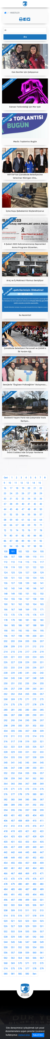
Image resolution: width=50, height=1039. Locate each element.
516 (20, 915)
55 (29, 514)
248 (34, 678)
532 (6, 931)
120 (20, 567)
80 (11, 535)
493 (27, 894)
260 (34, 688)
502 (6, 905)
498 (20, 900)
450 (20, 857)
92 (41, 541)
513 (42, 910)
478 (6, 884)
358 (6, 778)
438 (20, 847)
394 (6, 810)
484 (6, 889)
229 (27, 662)
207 (42, 641)
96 (23, 546)
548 (34, 942)
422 (34, 831)
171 (42, 609)
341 (13, 762)
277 (27, 704)
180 (20, 620)
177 (42, 615)
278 (34, 704)
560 (34, 952)
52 (11, 514)
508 (6, 910)
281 (13, 710)
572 (34, 963)
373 (27, 789)
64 (41, 520)
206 (34, 641)
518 (34, 915)
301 (27, 725)
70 (35, 525)
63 (35, 520)
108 (20, 556)
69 (29, 525)
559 (27, 952)
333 (42, 752)
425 (13, 836)
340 (6, 762)
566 (34, 958)
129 (42, 572)
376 (6, 794)
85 (41, 535)
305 (13, 731)
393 (42, 805)
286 (6, 715)
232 (6, 667)
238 (6, 673)
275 (13, 704)
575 (13, 968)
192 (20, 630)
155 (13, 599)
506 (34, 905)
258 (20, 688)
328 (6, 752)
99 (41, 546)
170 (34, 609)
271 (27, 699)
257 (13, 688)
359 (13, 778)
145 (27, 588)
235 (27, 667)
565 (27, 958)
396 (20, 810)
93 (5, 546)
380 (34, 794)
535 (27, 931)
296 (34, 720)
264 (20, 694)
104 (34, 551)
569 (13, 963)
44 (5, 509)
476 (34, 878)
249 (42, 678)
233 (13, 667)
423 (42, 831)
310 (6, 736)
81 (17, 535)
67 (17, 525)
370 (6, 789)
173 (13, 615)
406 (6, 820)
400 (6, 815)
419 (13, 831)
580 (6, 973)
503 (13, 905)
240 (20, 673)
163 (27, 604)
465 (42, 868)
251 (13, 683)
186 (20, 625)
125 (13, 572)
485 (13, 889)
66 (11, 525)
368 (34, 783)
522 (20, 921)
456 (20, 863)
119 (13, 567)
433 (27, 842)
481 (27, 884)
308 (34, 731)
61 (23, 520)
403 (27, 815)
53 (17, 514)
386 (34, 799)
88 (17, 541)
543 (42, 937)
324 (20, 746)
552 (20, 947)
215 (13, 651)
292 (6, 720)
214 (6, 651)
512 (34, 910)
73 (11, 530)
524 (34, 921)
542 (34, 937)
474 (20, 878)
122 (34, 567)
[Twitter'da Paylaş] (28, 19)
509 (13, 910)
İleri (34, 973)
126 (20, 572)
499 (27, 900)
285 (42, 710)
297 (42, 720)
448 (6, 857)
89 (23, 541)
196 (6, 636)
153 (42, 593)
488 (34, 889)
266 (34, 694)
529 (27, 926)
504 (20, 905)
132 (20, 578)
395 (13, 810)
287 (13, 715)
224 (34, 657)
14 (33, 483)
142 (6, 588)
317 (13, 741)
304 (6, 731)
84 (35, 535)
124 (6, 572)
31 (11, 498)
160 (6, 604)
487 (27, 889)
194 (34, 630)
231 (42, 662)
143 (13, 588)
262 (6, 694)
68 (23, 525)
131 (13, 578)
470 (34, 873)
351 (42, 768)
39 (17, 504)
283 (27, 710)
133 (27, 578)
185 (13, 625)
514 (6, 915)
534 (20, 931)
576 (20, 968)
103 (27, 551)
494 (34, 894)
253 (27, 683)
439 (27, 847)
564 (20, 958)
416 (34, 826)
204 (20, 641)
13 (27, 483)
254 (34, 683)
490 (6, 894)
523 (27, 921)
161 (13, 604)
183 (42, 620)
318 (20, 741)
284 (34, 710)
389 (13, 805)
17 (11, 488)
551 (13, 947)
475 (27, 878)
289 (27, 715)
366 (20, 783)
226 (6, 662)
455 (13, 863)
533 (13, 931)
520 (6, 921)
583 (27, 973)
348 (20, 768)
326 (34, 746)
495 (42, 894)
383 (13, 799)
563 (13, 958)
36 (41, 498)
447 (42, 852)
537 (42, 931)
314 (34, 736)
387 (42, 799)
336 (20, 757)
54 (23, 514)
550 (6, 947)
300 (20, 725)
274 (6, 704)
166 (6, 609)
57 (41, 514)
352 (6, 773)
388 (6, 805)
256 (6, 688)
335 (13, 757)
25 (17, 493)
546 (20, 942)
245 (13, 678)
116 (34, 562)
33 (23, 498)
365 (13, 783)
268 (6, 699)
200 (34, 636)
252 (20, 683)
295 (27, 720)
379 (27, 794)
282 (20, 710)
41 (29, 504)
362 (34, 778)
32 (17, 498)
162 (20, 604)
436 (6, 847)
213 (42, 646)
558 (20, 952)
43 (41, 504)
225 (42, 657)
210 (20, 646)
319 (27, 741)
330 (20, 752)
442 (6, 852)
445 (27, 852)
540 (20, 937)
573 (42, 963)
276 (20, 704)
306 (20, 731)
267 (42, 694)
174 (20, 615)
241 (27, 673)
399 (42, 810)
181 (27, 620)
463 (27, 868)
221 (13, 657)
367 (27, 783)
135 (42, 578)
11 (15, 483)
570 (20, 963)
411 (42, 820)
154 (6, 599)
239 (13, 673)
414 (20, 826)
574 (6, 968)
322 (6, 746)
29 (41, 493)
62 (29, 520)
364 (6, 783)
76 (29, 530)
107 (13, 556)
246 (20, 678)
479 (13, 884)
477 (42, 878)
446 (34, 852)
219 (42, 651)
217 (27, 651)
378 (20, 794)
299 (13, 725)
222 (20, 657)
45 (11, 509)
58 (5, 520)
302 (34, 725)
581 (13, 973)
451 (27, 857)
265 (27, 694)
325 (27, 746)
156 (20, 599)
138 (20, 583)
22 (41, 488)
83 (29, 535)
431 (13, 842)
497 (13, 900)
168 (20, 609)
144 (20, 588)
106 (6, 556)
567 (42, 958)
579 (42, 968)
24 (11, 493)
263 (13, 694)
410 (34, 820)
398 (34, 810)
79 (5, 535)
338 (34, 757)
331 (27, 752)
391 (27, 805)
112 (6, 562)
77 (35, 530)
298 (6, 725)
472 (6, 878)
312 (20, 736)
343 (27, 762)
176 (34, 615)
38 (11, 504)
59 (11, 520)
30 (5, 498)
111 (42, 556)
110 (34, 556)
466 (6, 873)
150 (20, 593)
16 (5, 488)
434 (34, 842)
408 (20, 820)
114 (20, 562)
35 (35, 498)
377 (13, 794)
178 (6, 620)
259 (27, 688)
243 (42, 673)
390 (20, 805)
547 (27, 942)
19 (23, 488)
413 (13, 826)
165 (42, 604)
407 (13, 820)
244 (6, 678)
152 (34, 593)
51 (5, 514)
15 (39, 483)
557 (13, 952)
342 (20, 762)
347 (13, 768)
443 (13, 852)
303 (42, 725)
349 (27, 768)
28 (35, 493)
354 (20, 773)
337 (27, 757)
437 (13, 847)
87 (11, 541)
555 (42, 947)
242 (34, 673)
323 (13, 746)
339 (42, 757)
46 (17, 509)
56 (35, 514)
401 (13, 815)
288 (20, 715)
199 (27, 636)
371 (13, 789)
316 (6, 741)
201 (42, 636)
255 (42, 683)
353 (13, 773)
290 (34, 715)
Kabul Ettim (38, 1035)
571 (27, 963)
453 (42, 857)
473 (13, 878)
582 (20, 973)
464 (34, 868)
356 (34, 773)
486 (20, 889)
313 (27, 736)
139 (27, 583)
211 (27, 646)
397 (27, 810)
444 (20, 852)
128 (34, 572)
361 (27, 778)
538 (6, 937)
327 (42, 746)
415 (27, 826)
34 (29, 498)
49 (35, 509)
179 (13, 620)
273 (42, 699)
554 (34, 947)
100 (6, 551)
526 (6, 926)
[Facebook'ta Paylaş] (24, 19)
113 (13, 562)
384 (20, 799)
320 (34, 741)
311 (13, 736)
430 (6, 842)
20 (29, 488)
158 (34, 599)
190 (6, 630)
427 (27, 836)
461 (13, 868)
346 (6, 768)
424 (6, 836)
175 (27, 615)
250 (6, 683)
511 (27, 910)
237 (42, 667)
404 (34, 815)
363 (42, 778)
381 (42, 794)
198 (20, 636)
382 (6, 799)
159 (42, 599)
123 (42, 567)
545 (13, 942)
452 (34, 857)
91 (35, 541)
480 (20, 884)
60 (17, 520)
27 (29, 493)
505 (27, 905)
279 (42, 704)
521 (13, 921)
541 (27, 937)
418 (6, 831)
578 (34, 968)
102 (20, 551)
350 (34, 768)
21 (35, 488)
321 (42, 741)
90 (29, 541)
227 (13, 662)
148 (6, 593)
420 (20, 831)
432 (20, 842)
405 (42, 815)
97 (29, 546)
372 (20, 789)
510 (20, 910)
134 (34, 578)
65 (5, 525)
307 (27, 731)
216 (20, 651)
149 (13, 593)
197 (13, 636)
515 (13, 915)
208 (6, 646)
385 (27, 799)
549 (42, 942)
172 (6, 615)
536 (34, 931)
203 (13, 641)
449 (13, 857)
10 (9, 483)
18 (17, 488)
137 (13, 583)
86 (5, 541)
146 (34, 588)
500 (34, 900)
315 (42, 736)
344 (34, 762)
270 (20, 699)
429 (42, 836)
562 (6, 958)
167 (13, 609)
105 (42, 551)
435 (42, 842)
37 (5, 504)
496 (6, 900)
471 (42, 873)
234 (20, 667)
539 (13, 937)
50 (41, 509)
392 (34, 805)
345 (42, 762)
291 (42, 715)
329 (13, 752)
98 (35, 546)
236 (34, 667)
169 (27, 609)
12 (21, 483)
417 (42, 826)
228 (20, 662)
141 (42, 583)
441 (42, 847)
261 (42, 688)
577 (27, 968)
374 (34, 789)
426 (20, 836)
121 (27, 567)
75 (23, 530)
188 (34, 625)
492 (20, 894)
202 (6, 641)
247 (27, 678)
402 (20, 815)
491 (13, 894)
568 (6, 963)
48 (29, 509)
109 (27, 556)
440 (34, 847)
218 (34, 651)
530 (34, 926)
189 (42, 625)
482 (34, 884)
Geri (6, 477)
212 (34, 646)
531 (42, 926)
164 (34, 604)
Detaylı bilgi (24, 1035)
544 (6, 942)
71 (41, 525)
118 (6, 567)
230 (34, 662)
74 (17, 530)
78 (41, 530)
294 (20, 720)
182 (34, 620)
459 (42, 863)
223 (27, 657)
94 (11, 546)
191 (13, 630)
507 (42, 905)
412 (6, 826)
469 (27, 873)
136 (6, 583)
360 (20, 778)
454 (6, 863)
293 (13, 720)
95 (17, 546)
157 (27, 599)
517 (27, 915)
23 (5, 493)
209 (13, 646)
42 (35, 504)
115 (27, 562)
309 (42, 731)
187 (27, 625)
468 (20, 873)
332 (34, 752)
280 (6, 710)
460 (6, 868)
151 (27, 593)
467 (13, 873)
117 (42, 562)
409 (27, 820)
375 (42, 789)
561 (42, 952)
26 (23, 493)
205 (27, 641)
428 (34, 836)
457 (27, 863)
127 (27, 572)
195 (42, 630)
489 (42, 889)
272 (34, 699)
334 (6, 757)
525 (42, 921)
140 (34, 583)
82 (23, 535)
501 (42, 900)
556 (6, 952)
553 (27, 947)
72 (5, 530)
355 (27, 773)
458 (34, 863)
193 (27, 630)
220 (6, 657)
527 (13, 926)
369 (42, 783)
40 (23, 504)
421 (27, 831)
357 (42, 773)
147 (42, 588)
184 (6, 625)
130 (6, 578)
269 (13, 699)
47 (23, 509)
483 (42, 884)
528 (20, 926)
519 (42, 915)
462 (20, 868)
